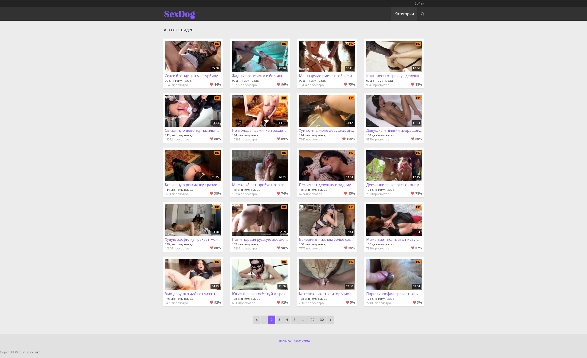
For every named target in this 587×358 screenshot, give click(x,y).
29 (312, 319)
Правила (285, 341)
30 (322, 319)
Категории (404, 13)
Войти (419, 3)
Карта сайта (302, 341)
